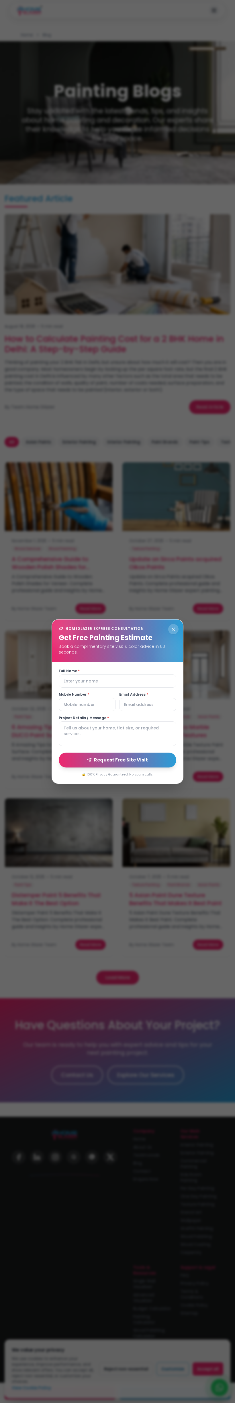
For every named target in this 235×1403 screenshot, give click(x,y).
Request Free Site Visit (121, 760)
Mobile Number (74, 694)
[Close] (173, 629)
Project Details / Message (84, 718)
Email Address (133, 694)
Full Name (69, 671)
